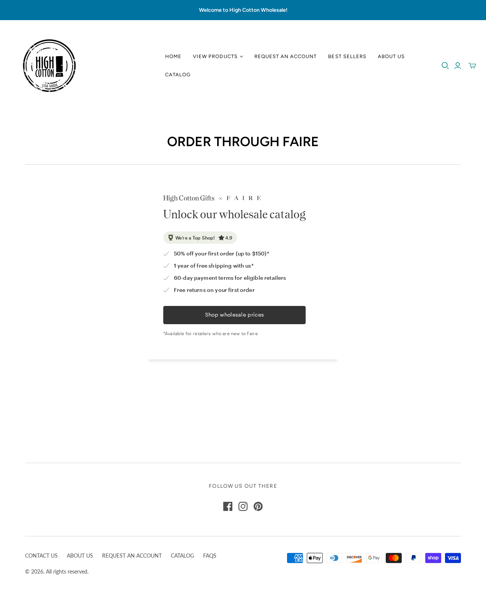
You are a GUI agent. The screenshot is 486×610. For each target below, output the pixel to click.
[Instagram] (243, 506)
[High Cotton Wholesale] (49, 66)
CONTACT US (41, 555)
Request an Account (285, 56)
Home (173, 56)
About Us (391, 56)
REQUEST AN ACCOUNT (132, 555)
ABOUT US (80, 555)
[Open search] (445, 65)
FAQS (209, 555)
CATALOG (182, 555)
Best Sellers (347, 56)
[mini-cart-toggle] (472, 65)
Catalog (178, 74)
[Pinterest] (258, 506)
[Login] (458, 65)
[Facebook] (227, 506)
